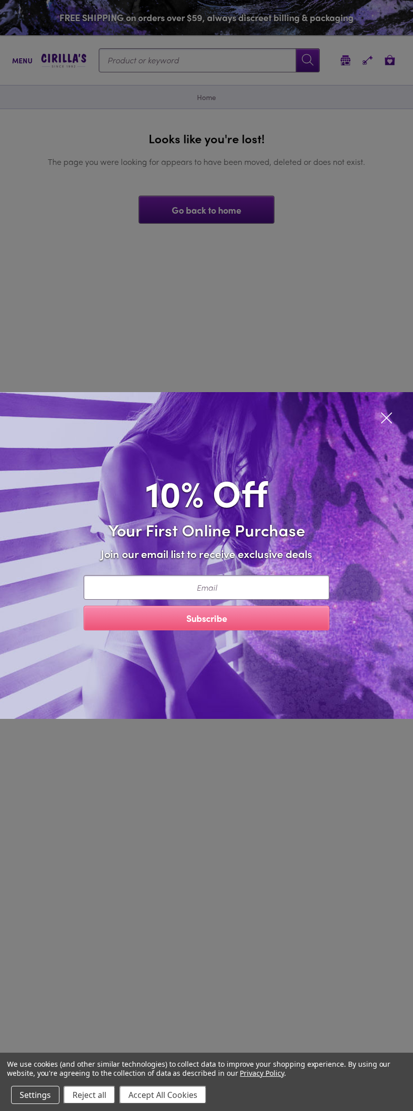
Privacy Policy (262, 1073)
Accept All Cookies (162, 1094)
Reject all (89, 1094)
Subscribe (206, 618)
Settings (35, 1094)
